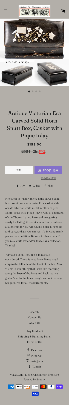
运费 (42, 151)
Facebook (36, 350)
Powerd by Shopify (34, 379)
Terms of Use (34, 342)
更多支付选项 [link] (48, 178)
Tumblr (36, 366)
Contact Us (34, 317)
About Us (34, 323)
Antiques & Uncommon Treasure (39, 374)
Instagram (36, 361)
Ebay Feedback (34, 331)
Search (34, 312)
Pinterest (36, 355)
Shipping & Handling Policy (34, 336)
